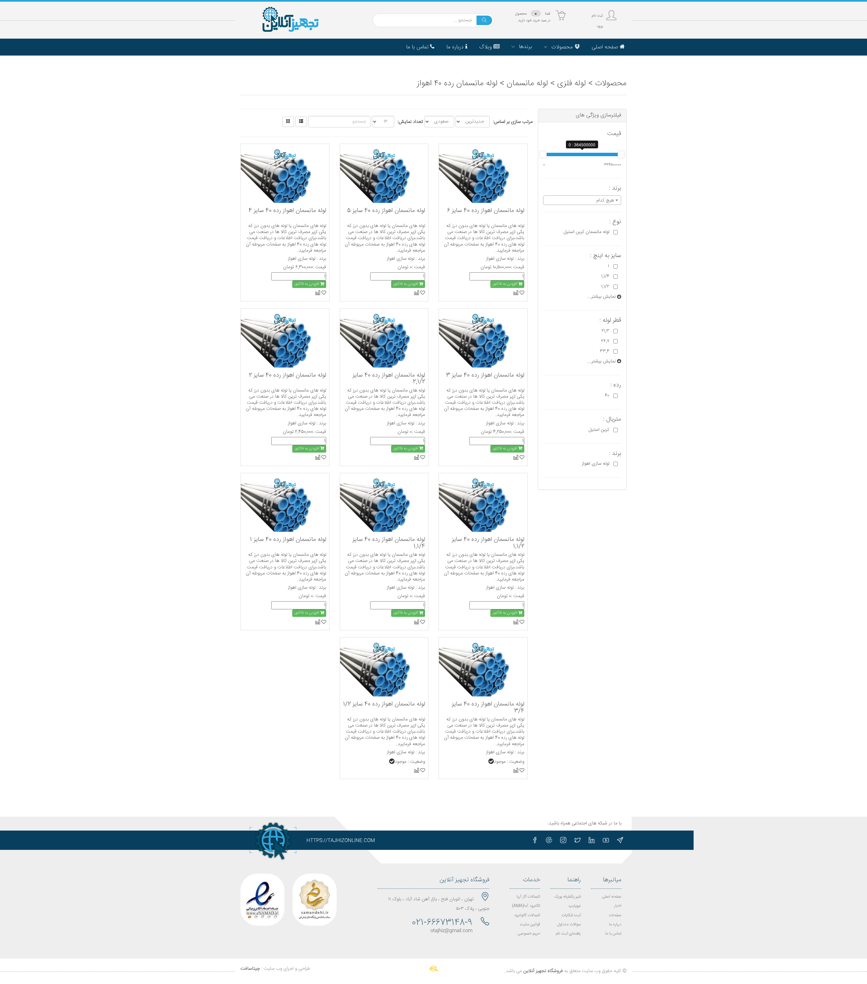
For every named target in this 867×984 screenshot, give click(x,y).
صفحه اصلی (611, 897)
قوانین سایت (530, 924)
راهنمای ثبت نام (568, 933)
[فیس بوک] (534, 840)
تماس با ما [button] (418, 47)
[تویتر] (577, 840)
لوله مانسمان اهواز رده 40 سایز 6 (485, 210)
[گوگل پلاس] (549, 840)
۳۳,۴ (604, 351)
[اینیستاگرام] (563, 840)
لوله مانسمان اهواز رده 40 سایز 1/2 (384, 704)
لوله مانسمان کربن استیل (586, 232)
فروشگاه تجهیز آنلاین (543, 971)
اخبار (617, 906)
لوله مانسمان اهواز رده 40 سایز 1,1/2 (488, 543)
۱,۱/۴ (605, 276)
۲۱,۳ (605, 331)
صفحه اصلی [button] (606, 47)
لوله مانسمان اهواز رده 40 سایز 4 (287, 210)
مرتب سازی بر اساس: (513, 122)
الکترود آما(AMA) (526, 906)
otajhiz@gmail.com (451, 931)
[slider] (543, 154)
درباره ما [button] (455, 47)
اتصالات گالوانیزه (527, 915)
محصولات (611, 83)
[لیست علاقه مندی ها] (521, 293)
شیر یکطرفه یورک (567, 897)
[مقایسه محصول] (515, 293)
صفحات (615, 915)
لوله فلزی (571, 83)
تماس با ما (613, 933)
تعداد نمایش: (410, 122)
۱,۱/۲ (605, 286)
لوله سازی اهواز (595, 463)
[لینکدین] (591, 840)
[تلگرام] (620, 840)
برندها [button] (524, 47)
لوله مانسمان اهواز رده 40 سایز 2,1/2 (389, 379)
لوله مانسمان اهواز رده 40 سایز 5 (386, 210)
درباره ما (615, 924)
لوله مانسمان (527, 83)
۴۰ (607, 395)
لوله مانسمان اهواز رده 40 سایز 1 (288, 539)
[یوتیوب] (605, 840)
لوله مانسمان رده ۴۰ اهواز (457, 83)
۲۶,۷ (605, 341)
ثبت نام (597, 16)
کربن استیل (599, 429)
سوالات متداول (569, 924)
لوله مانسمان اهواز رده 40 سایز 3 (485, 375)
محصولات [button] (562, 47)
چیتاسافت (250, 968)
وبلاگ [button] (486, 47)
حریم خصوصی (528, 933)
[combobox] (582, 200)
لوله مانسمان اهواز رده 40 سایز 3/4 (488, 707)
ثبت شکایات (571, 915)
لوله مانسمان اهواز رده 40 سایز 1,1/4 (389, 543)
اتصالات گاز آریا (528, 897)
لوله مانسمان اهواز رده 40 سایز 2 (287, 375)
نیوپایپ (575, 906)
